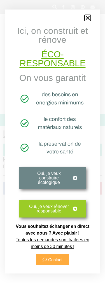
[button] (87, 18)
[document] (52, 141)
